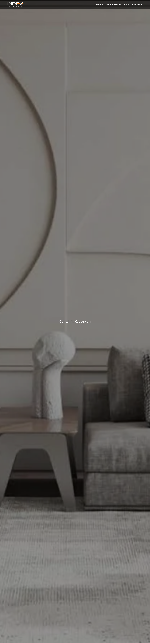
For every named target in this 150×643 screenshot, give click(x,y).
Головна (99, 4)
